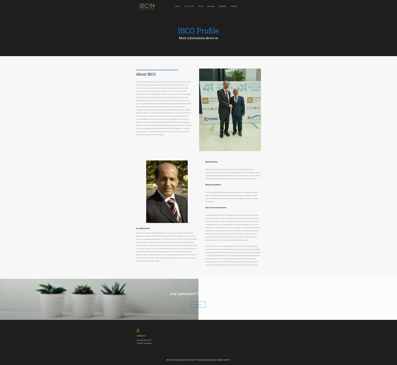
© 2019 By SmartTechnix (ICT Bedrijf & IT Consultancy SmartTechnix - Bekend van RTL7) (198, 360)
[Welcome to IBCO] (147, 6)
